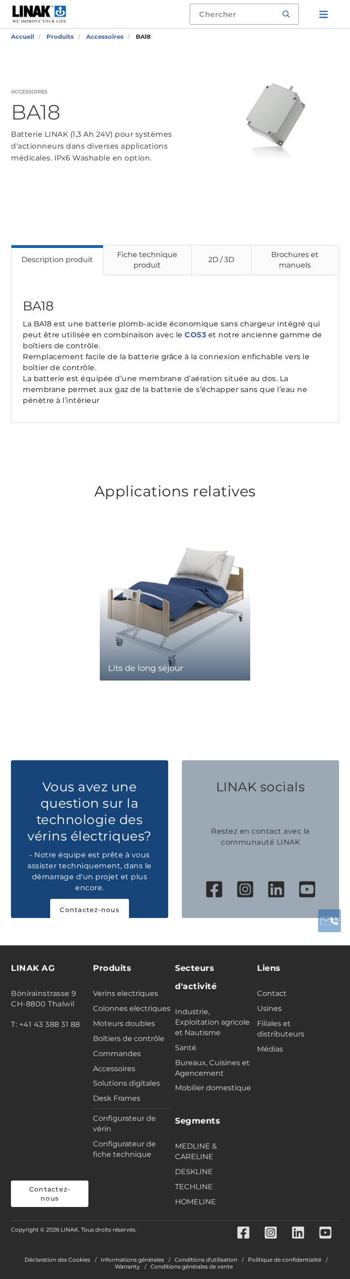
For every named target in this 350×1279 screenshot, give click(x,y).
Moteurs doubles (124, 1023)
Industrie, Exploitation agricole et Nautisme (212, 1022)
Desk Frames (116, 1098)
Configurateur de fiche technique (124, 1149)
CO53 (195, 334)
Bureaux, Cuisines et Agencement (212, 1068)
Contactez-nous (89, 910)
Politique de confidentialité (284, 1260)
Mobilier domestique (213, 1087)
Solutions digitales (126, 1083)
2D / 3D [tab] (221, 259)
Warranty (127, 1267)
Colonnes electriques (131, 1008)
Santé (185, 1047)
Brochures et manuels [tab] (295, 259)
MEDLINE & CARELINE (196, 1151)
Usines (269, 1008)
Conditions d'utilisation (206, 1260)
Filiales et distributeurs (280, 1028)
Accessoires (114, 1068)
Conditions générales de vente (191, 1267)
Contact (272, 993)
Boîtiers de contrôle (129, 1038)
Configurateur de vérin (124, 1123)
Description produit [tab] (57, 259)
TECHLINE (194, 1186)
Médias (270, 1049)
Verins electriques (125, 993)
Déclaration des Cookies (57, 1260)
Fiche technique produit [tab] (147, 259)
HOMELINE (195, 1201)
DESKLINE (194, 1171)
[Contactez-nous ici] (329, 920)
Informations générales (132, 1260)
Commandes (117, 1053)
